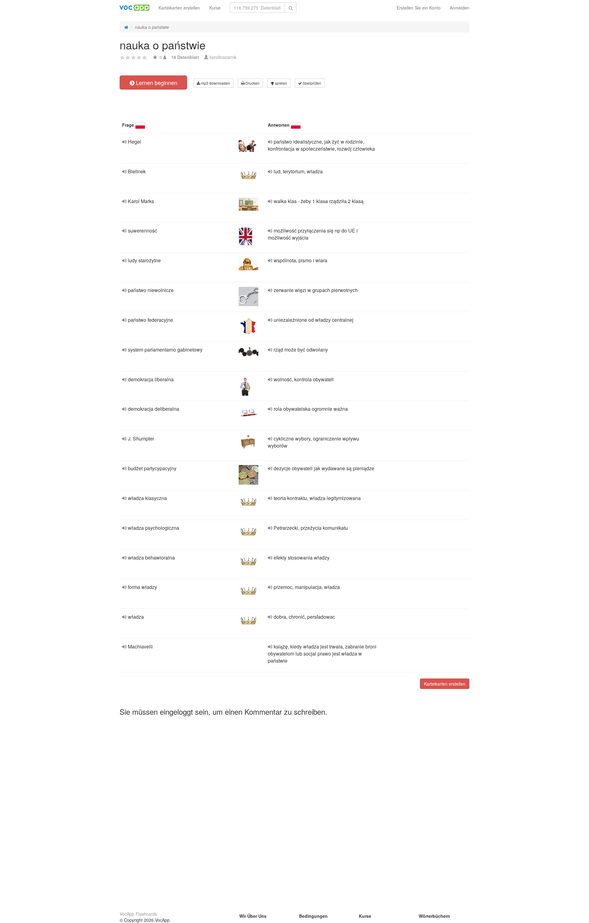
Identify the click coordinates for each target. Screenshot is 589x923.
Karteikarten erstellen (179, 8)
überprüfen (311, 83)
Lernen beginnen (155, 83)
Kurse (215, 8)
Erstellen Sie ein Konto (419, 8)
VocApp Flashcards (138, 914)
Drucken (252, 83)
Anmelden (459, 8)
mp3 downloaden (215, 83)
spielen (280, 83)
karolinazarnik (223, 57)
